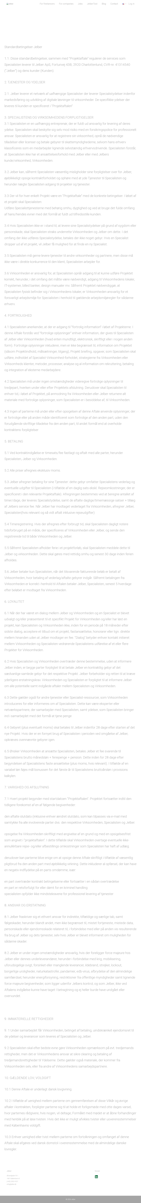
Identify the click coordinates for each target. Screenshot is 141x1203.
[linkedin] (96, 1178)
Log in (131, 4)
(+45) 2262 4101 (12, 1181)
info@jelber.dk (11, 1184)
